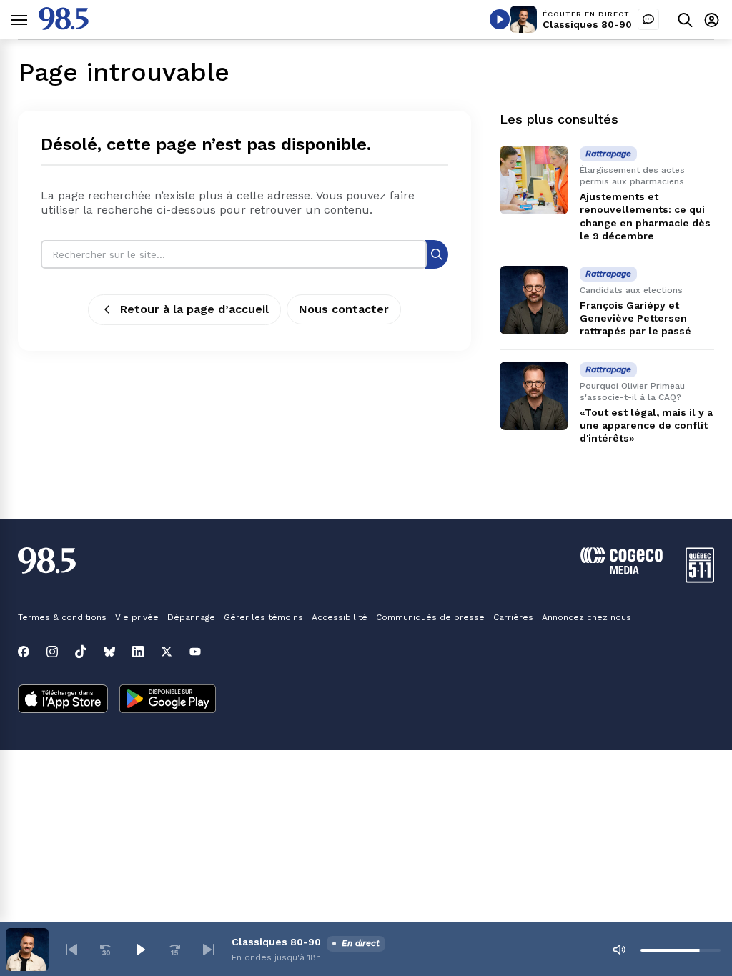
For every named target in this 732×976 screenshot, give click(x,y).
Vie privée (137, 617)
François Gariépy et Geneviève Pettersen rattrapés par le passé (635, 318)
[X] (166, 651)
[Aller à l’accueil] (64, 26)
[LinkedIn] (138, 651)
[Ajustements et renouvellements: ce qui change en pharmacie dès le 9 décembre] (534, 180)
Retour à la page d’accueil (194, 309)
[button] (71, 949)
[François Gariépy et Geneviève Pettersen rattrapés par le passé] (534, 300)
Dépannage (191, 617)
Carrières (513, 617)
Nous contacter (344, 309)
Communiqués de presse (430, 617)
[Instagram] (52, 651)
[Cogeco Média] (621, 570)
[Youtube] (195, 651)
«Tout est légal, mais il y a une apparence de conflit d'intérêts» (646, 425)
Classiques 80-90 (587, 24)
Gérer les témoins (263, 617)
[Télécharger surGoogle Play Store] (167, 700)
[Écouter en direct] (499, 19)
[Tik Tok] (80, 651)
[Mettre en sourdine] (619, 950)
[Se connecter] (712, 19)
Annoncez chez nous (586, 617)
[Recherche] (436, 254)
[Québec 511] (700, 579)
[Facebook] (23, 651)
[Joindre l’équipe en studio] (648, 19)
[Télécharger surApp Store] (63, 700)
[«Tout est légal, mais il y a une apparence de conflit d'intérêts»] (534, 396)
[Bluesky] (109, 651)
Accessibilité (339, 617)
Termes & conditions (62, 617)
